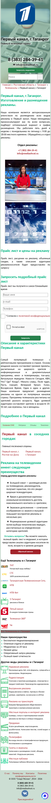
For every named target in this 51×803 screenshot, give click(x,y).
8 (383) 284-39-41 (25, 786)
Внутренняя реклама (20, 688)
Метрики (22, 425)
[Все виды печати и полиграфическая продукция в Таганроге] (4, 743)
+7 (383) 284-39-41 (27, 150)
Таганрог (41, 85)
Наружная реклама (19, 667)
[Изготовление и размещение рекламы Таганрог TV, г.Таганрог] (4, 581)
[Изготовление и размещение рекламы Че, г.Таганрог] (4, 628)
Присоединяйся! (25, 799)
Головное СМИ (8, 425)
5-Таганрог (15, 599)
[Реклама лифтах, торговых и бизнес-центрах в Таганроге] (4, 697)
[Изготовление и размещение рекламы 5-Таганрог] (4, 604)
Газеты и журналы (18, 748)
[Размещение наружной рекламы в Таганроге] (4, 672)
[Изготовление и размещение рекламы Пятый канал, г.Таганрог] (4, 614)
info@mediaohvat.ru (27, 153)
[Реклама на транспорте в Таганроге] (4, 707)
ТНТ (12, 565)
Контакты (30, 773)
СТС (12, 573)
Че (11, 625)
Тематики (44, 425)
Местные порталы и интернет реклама (29, 712)
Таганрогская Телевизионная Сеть (27, 581)
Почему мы (18, 773)
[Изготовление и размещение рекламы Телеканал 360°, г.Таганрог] (4, 621)
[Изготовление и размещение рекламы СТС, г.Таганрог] (4, 575)
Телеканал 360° (18, 618)
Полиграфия (15, 737)
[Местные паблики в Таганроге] (4, 764)
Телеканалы (11, 88)
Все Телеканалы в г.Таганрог (15, 631)
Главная (6, 85)
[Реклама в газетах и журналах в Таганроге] (4, 753)
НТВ (12, 585)
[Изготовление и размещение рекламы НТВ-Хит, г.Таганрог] (4, 595)
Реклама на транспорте (21, 701)
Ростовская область (24, 85)
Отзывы (33, 425)
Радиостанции (16, 677)
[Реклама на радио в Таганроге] (4, 683)
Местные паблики (18, 759)
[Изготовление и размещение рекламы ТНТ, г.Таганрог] (4, 567)
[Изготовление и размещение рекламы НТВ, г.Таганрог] (4, 588)
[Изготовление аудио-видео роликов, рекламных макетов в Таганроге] (4, 730)
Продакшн (14, 723)
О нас (7, 773)
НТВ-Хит (14, 592)
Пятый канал (16, 609)
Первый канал (14, 434)
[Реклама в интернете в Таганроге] (4, 717)
